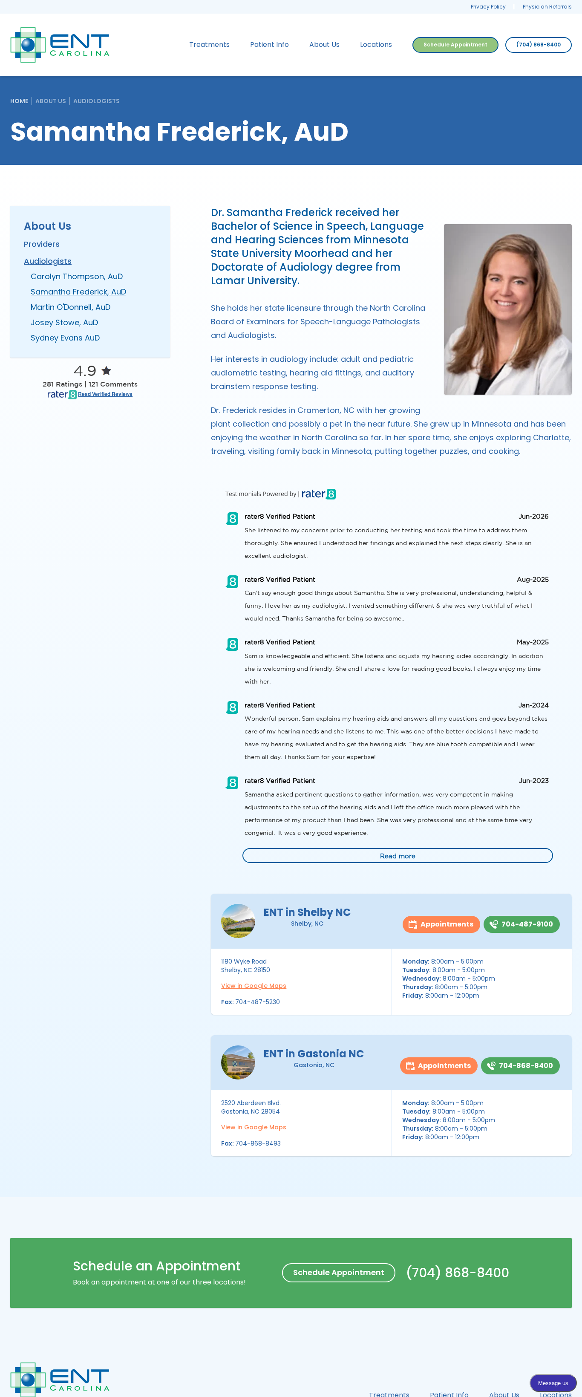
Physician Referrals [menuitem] (547, 6)
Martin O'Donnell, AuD (70, 307)
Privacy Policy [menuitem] (488, 6)
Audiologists (96, 101)
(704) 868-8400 (538, 44)
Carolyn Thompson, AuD (77, 276)
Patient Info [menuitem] (269, 44)
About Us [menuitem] (324, 44)
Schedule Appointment (455, 44)
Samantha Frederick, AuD (78, 291)
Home (19, 101)
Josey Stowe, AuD (64, 322)
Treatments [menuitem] (209, 44)
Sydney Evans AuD (65, 337)
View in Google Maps (253, 985)
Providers (42, 244)
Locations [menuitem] (376, 44)
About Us (50, 101)
